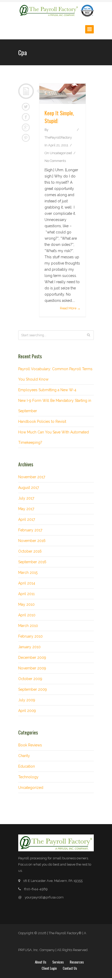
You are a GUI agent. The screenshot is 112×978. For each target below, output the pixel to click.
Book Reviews (30, 745)
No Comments (55, 161)
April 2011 (26, 594)
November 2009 (32, 668)
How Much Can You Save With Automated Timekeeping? (53, 437)
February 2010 (30, 636)
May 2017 (26, 509)
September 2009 (32, 689)
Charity (24, 756)
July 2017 (26, 498)
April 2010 (26, 615)
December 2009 (32, 657)
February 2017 (30, 530)
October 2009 (30, 679)
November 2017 (31, 477)
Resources (77, 962)
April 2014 (26, 583)
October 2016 (30, 551)
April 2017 (26, 519)
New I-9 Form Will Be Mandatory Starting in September (54, 405)
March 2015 (28, 572)
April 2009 (27, 711)
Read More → (70, 308)
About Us (40, 962)
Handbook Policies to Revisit (42, 421)
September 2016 (32, 562)
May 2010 (26, 604)
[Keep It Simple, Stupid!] (62, 94)
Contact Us (70, 968)
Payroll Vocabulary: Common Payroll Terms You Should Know (55, 374)
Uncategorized (61, 153)
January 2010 (29, 647)
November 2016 (32, 541)
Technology (28, 777)
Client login (49, 968)
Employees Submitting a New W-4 (47, 390)
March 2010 (28, 626)
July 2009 (26, 700)
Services (58, 962)
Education (26, 766)
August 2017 (28, 488)
